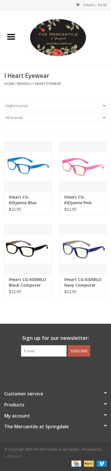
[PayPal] (88, 463)
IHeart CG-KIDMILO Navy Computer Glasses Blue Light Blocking (83, 282)
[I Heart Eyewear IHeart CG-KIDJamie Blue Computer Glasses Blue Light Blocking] (27, 166)
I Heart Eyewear (47, 83)
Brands (23, 83)
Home (9, 83)
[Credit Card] (75, 463)
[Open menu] (11, 36)
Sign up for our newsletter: (55, 338)
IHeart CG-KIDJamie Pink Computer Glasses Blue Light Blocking (83, 200)
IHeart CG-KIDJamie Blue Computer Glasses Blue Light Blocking (28, 200)
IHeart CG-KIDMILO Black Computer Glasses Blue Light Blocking (27, 282)
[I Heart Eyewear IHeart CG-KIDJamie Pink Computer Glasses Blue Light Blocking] (83, 166)
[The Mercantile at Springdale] (66, 37)
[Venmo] (101, 463)
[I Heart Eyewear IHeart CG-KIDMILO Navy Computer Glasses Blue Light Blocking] (83, 248)
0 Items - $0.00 (95, 5)
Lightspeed (13, 456)
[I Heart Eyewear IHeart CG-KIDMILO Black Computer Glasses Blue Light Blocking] (27, 248)
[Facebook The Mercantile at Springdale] (45, 368)
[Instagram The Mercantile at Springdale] (65, 368)
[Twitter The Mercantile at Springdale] (55, 368)
